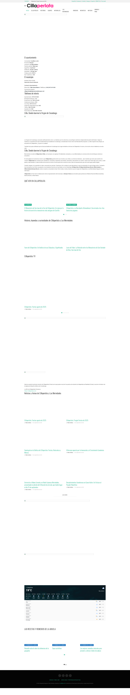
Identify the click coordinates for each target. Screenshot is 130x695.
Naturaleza (57, 10)
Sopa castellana (57, 648)
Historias (43, 10)
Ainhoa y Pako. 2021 (54, 679)
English (93, 1)
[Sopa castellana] (65, 639)
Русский (103, 1)
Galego (88, 1)
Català (83, 1)
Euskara (79, 1)
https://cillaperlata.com (30, 391)
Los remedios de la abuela (31, 645)
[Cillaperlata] (40, 6)
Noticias (90, 10)
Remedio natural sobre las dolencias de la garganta (36, 649)
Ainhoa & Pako (97, 10)
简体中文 (98, 1)
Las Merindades (65, 10)
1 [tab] (63, 214)
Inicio (27, 10)
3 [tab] (66, 214)
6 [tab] (68, 313)
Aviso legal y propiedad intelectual (71, 679)
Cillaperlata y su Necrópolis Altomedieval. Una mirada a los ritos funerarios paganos (85, 209)
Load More (64, 494)
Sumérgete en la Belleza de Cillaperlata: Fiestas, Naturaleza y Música (42, 451)
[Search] (105, 5)
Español (74, 1)
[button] (27, 596)
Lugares (50, 10)
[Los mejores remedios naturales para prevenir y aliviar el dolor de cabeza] (93, 639)
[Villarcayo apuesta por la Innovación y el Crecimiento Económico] (86, 437)
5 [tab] (67, 313)
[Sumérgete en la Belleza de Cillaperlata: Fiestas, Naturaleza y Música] (44, 437)
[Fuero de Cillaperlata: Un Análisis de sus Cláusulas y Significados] (44, 234)
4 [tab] (65, 313)
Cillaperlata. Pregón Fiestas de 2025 (38, 1)
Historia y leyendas (71, 204)
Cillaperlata (34, 10)
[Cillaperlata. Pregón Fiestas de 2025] (86, 407)
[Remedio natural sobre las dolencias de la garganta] (37, 639)
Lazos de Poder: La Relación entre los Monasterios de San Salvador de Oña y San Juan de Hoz (85, 248)
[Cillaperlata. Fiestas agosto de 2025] (65, 281)
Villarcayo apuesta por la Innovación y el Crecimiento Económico (85, 450)
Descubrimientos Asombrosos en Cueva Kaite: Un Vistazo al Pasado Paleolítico (83, 483)
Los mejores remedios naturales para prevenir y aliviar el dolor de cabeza (91, 649)
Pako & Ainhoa (28, 309)
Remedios (75, 10)
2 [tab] (65, 214)
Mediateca (83, 10)
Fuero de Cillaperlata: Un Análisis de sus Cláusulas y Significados (43, 247)
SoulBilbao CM (62, 683)
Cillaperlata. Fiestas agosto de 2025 (35, 307)
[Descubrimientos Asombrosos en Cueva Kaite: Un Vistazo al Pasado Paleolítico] (86, 469)
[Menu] (25, 5)
